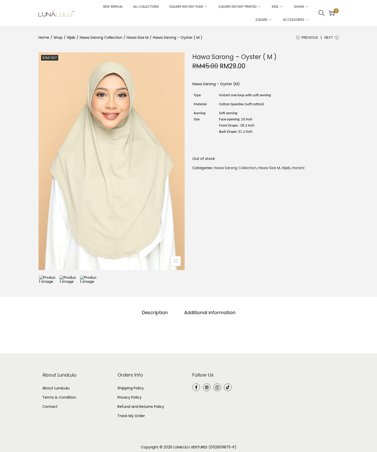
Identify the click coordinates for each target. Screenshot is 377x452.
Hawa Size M (137, 37)
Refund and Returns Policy (140, 406)
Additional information (209, 313)
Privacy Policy (129, 397)
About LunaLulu (56, 388)
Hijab (71, 37)
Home (43, 37)
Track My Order (131, 415)
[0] (332, 13)
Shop (58, 37)
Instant (298, 167)
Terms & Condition (59, 397)
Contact (49, 406)
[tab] (155, 313)
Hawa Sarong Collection (101, 37)
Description (155, 313)
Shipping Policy (130, 388)
